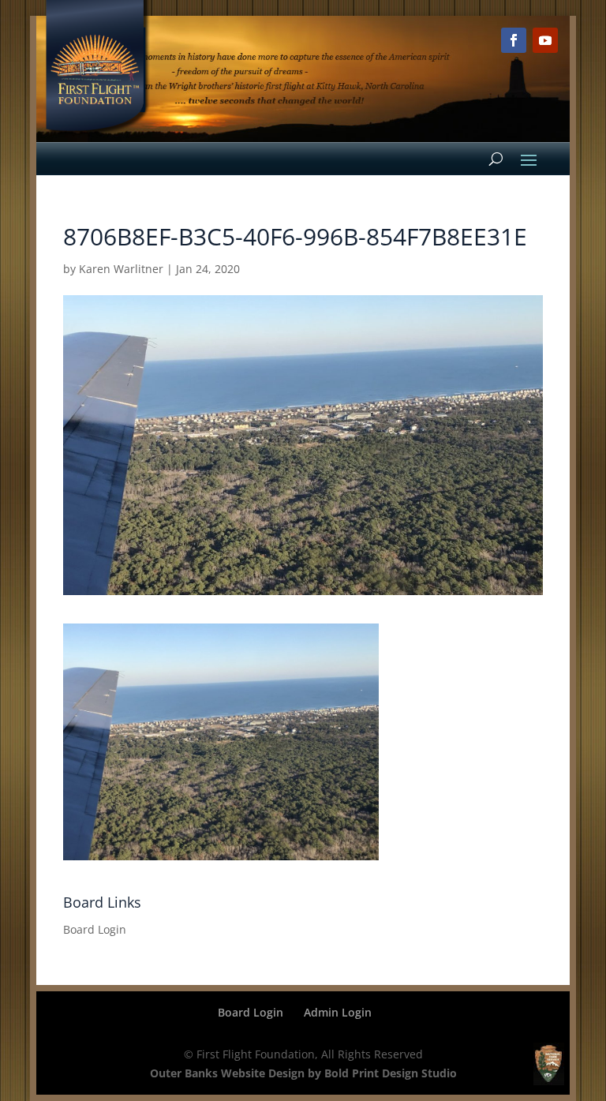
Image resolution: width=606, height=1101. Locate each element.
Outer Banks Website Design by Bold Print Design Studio (303, 1072)
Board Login (94, 929)
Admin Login (338, 1012)
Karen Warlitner (121, 268)
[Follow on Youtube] (545, 40)
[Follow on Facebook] (513, 40)
